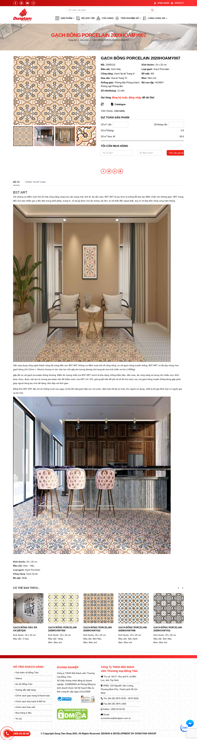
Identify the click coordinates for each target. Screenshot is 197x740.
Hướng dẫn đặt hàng (25, 690)
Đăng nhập (163, 3)
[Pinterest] (21, 3)
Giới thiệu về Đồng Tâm (27, 672)
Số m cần (106, 124)
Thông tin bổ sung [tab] (35, 182)
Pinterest (120, 171)
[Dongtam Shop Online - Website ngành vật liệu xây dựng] (22, 15)
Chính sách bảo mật (25, 707)
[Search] (152, 10)
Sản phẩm (84, 40)
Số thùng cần (160, 124)
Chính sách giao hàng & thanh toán (32, 695)
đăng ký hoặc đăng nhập (126, 97)
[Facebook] (15, 3)
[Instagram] (33, 3)
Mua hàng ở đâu (23, 713)
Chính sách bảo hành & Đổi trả (30, 701)
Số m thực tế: (108, 136)
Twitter (109, 171)
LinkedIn (114, 171)
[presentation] (14, 90)
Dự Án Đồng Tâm (23, 684)
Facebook (103, 171)
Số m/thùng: (107, 130)
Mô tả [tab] (16, 182)
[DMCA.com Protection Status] (72, 714)
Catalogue (120, 104)
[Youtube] (27, 3)
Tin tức (18, 719)
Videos (18, 678)
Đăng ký (179, 3)
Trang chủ (72, 40)
